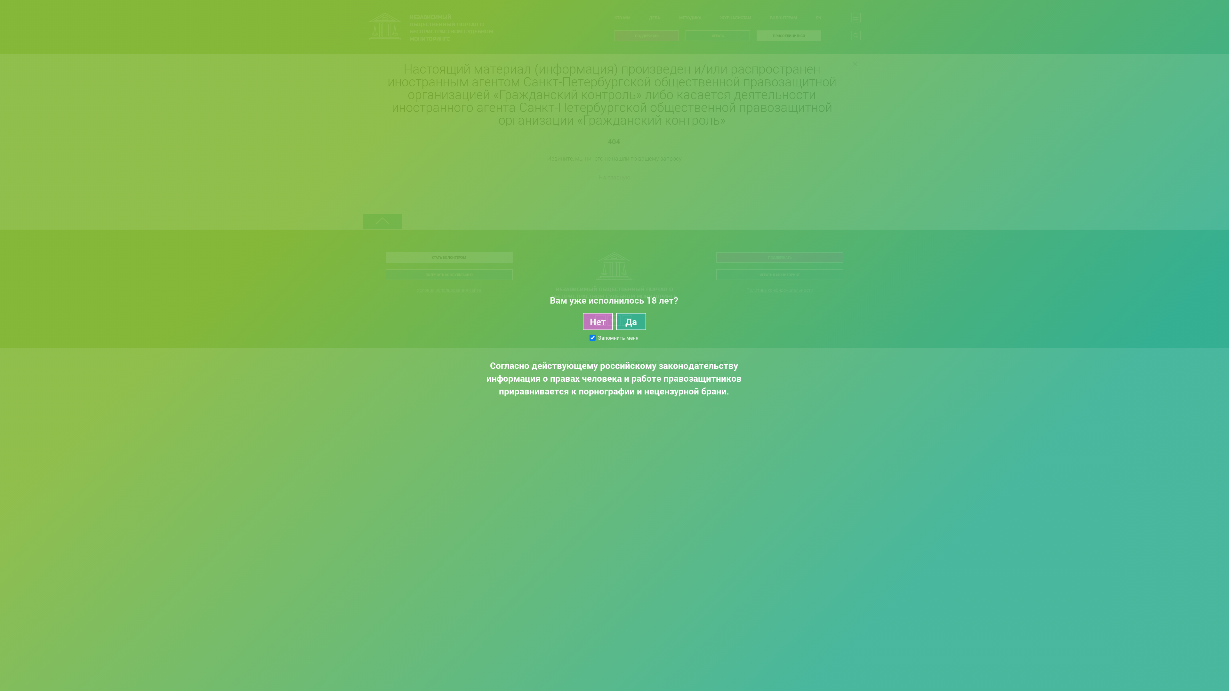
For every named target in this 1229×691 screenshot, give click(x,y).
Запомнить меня (618, 337)
